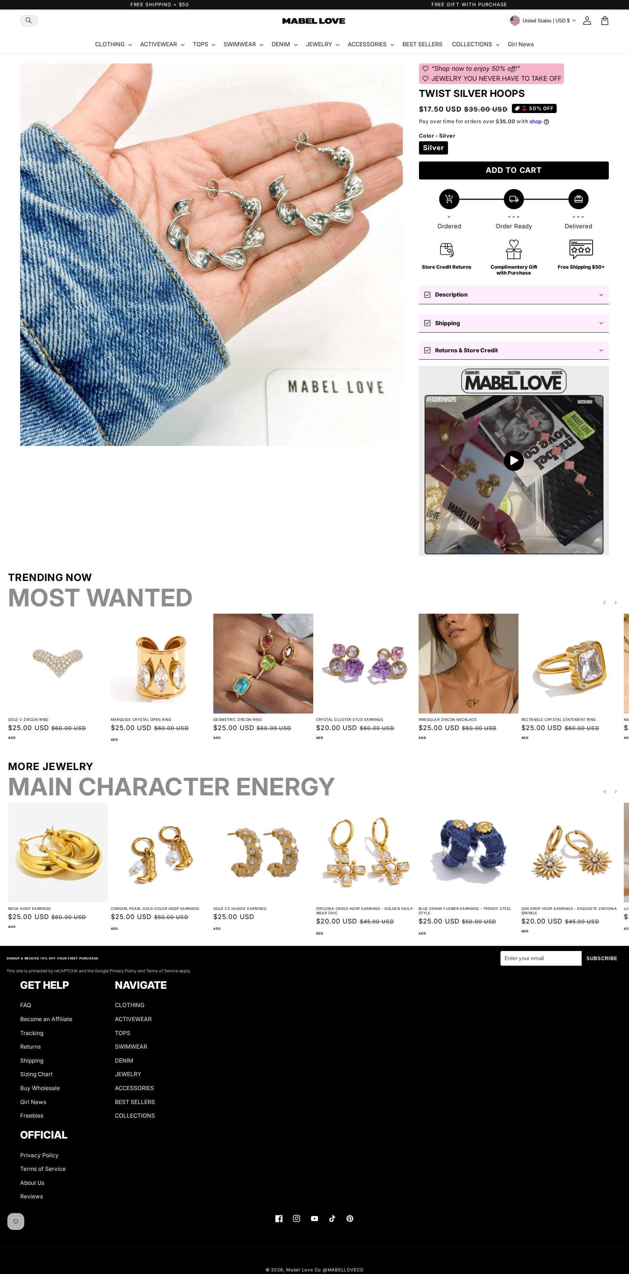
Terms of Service (43, 1168)
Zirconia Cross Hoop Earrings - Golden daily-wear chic (365, 911)
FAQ (25, 1005)
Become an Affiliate (46, 1019)
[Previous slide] (605, 603)
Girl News (33, 1102)
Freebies (31, 1115)
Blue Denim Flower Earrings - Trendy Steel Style (465, 911)
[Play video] (514, 461)
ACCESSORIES (134, 1088)
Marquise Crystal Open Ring (141, 720)
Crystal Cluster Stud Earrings (349, 720)
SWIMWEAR (131, 1046)
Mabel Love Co (303, 1270)
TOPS (122, 1033)
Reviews (31, 1196)
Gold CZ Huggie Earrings (239, 909)
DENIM (124, 1060)
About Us (32, 1182)
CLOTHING (129, 1005)
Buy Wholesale (40, 1088)
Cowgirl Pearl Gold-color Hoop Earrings (155, 909)
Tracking (31, 1033)
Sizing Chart (36, 1074)
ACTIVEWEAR (133, 1019)
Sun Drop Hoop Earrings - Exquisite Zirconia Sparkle (569, 911)
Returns (30, 1046)
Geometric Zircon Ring (237, 720)
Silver (433, 148)
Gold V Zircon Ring (28, 720)
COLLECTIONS (135, 1115)
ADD (11, 738)
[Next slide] (616, 603)
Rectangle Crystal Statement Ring (558, 720)
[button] (29, 20)
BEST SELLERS (135, 1102)
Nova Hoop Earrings (29, 909)
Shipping (31, 1060)
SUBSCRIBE (602, 958)
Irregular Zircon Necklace (448, 720)
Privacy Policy (39, 1155)
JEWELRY (128, 1074)
